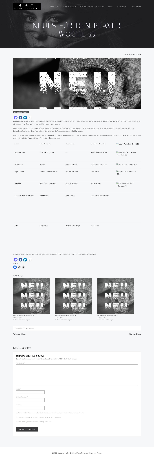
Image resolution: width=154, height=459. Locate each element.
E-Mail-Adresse (22, 397)
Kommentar (20, 363)
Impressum (136, 6)
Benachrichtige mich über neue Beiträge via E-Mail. (35, 422)
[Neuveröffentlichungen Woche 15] (33, 296)
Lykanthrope (128, 54)
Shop (110, 6)
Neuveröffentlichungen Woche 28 (65, 315)
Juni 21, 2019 (137, 54)
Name (18, 389)
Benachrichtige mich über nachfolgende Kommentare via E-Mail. (39, 417)
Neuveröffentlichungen (21, 112)
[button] (15, 117)
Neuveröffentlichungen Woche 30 (107, 315)
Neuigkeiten (19, 328)
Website (18, 405)
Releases (31, 328)
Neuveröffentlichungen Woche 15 (23, 315)
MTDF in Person (69, 6)
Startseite (54, 6)
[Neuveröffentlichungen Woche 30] (117, 296)
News (26, 328)
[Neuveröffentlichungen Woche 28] (75, 296)
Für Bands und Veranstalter (92, 6)
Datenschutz (122, 6)
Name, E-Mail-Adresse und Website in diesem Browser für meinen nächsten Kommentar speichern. (51, 413)
